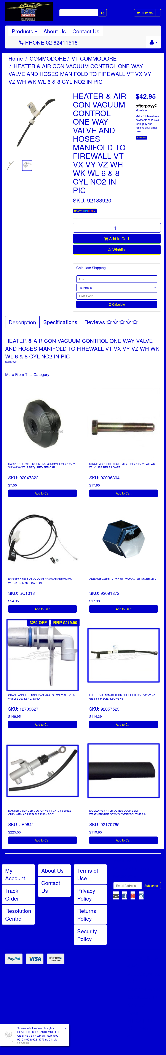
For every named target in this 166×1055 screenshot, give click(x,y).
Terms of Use (87, 874)
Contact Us (85, 31)
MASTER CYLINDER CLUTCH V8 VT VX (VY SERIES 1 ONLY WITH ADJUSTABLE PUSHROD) (40, 812)
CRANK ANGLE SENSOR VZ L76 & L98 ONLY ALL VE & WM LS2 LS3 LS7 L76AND (41, 696)
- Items (146, 13)
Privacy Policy (86, 894)
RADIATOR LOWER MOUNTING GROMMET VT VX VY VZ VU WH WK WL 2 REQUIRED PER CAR (42, 465)
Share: (78, 211)
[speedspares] (29, 10)
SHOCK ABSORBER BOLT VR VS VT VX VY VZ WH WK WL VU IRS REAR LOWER (122, 465)
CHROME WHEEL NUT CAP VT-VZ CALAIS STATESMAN (122, 579)
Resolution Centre (18, 914)
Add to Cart (118, 238)
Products (23, 31)
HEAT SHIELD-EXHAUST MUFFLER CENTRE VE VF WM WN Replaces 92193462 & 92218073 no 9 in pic (38, 1035)
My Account (15, 874)
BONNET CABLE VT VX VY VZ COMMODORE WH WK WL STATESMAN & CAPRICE (40, 581)
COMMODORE (48, 58)
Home (15, 58)
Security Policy (87, 935)
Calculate (118, 304)
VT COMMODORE (94, 58)
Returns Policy (86, 914)
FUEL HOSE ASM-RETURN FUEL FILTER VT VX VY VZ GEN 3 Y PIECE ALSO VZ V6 (122, 696)
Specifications (60, 322)
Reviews (95, 322)
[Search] (102, 12)
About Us (54, 31)
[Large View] (10, 165)
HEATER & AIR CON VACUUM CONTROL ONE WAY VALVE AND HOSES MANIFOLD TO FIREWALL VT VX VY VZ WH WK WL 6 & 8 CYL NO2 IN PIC (79, 73)
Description (22, 322)
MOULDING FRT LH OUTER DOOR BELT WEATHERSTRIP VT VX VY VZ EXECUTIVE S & (117, 812)
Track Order (12, 894)
